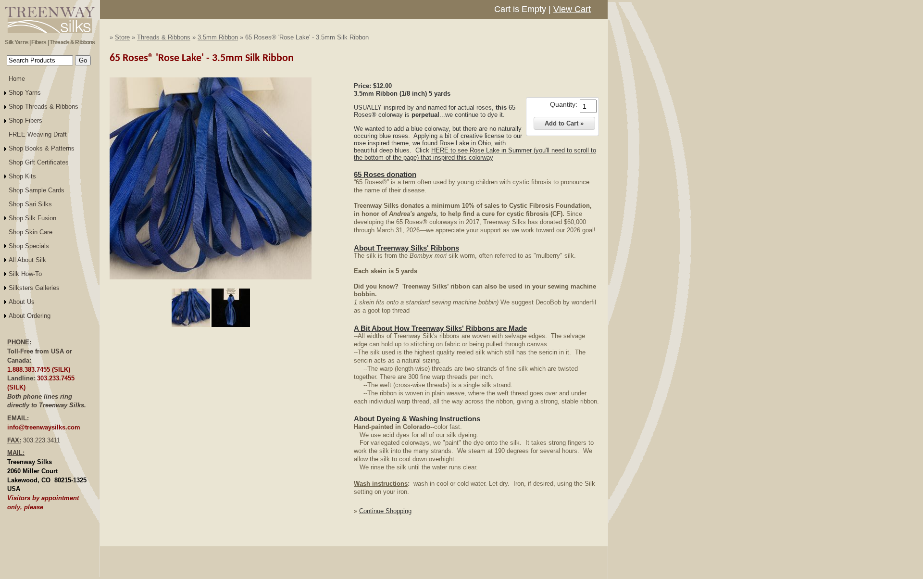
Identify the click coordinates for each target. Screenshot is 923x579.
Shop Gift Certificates (39, 162)
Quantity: (563, 104)
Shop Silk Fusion (32, 218)
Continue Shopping (385, 511)
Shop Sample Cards (36, 190)
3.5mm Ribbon (218, 37)
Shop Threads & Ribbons (43, 106)
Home (17, 78)
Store (122, 37)
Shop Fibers (25, 120)
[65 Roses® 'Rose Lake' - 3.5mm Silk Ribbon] (211, 277)
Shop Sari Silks (30, 204)
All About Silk (27, 260)
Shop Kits (22, 176)
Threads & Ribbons (163, 37)
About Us (22, 301)
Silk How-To (25, 273)
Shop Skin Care (30, 232)
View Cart (572, 9)
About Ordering (29, 315)
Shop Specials (29, 246)
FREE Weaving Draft (38, 134)
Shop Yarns (25, 92)
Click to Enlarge (210, 284)
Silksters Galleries (34, 287)
